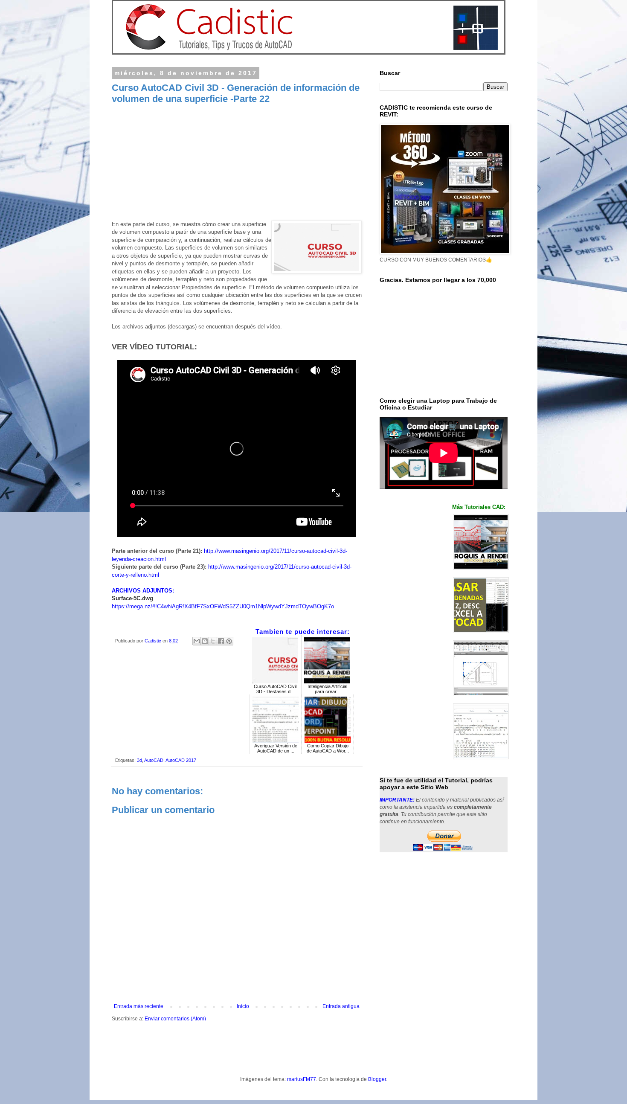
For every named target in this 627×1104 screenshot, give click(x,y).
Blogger (377, 1079)
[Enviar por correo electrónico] (196, 641)
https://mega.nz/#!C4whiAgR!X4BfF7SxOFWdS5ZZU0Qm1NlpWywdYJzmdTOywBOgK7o (223, 606)
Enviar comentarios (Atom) (175, 1019)
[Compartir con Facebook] (221, 641)
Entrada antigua (341, 1006)
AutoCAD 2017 (180, 760)
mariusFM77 (301, 1079)
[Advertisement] (237, 164)
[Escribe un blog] (204, 641)
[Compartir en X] (213, 641)
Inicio (243, 1006)
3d (139, 760)
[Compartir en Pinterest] (229, 641)
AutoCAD (153, 760)
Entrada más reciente (138, 1006)
